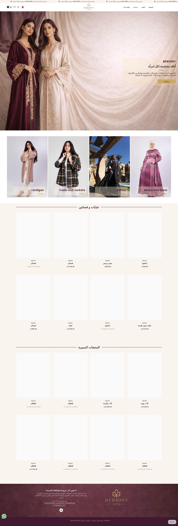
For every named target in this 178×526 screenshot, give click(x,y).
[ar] (22, 7)
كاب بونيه (144, 403)
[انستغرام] (61, 510)
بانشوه (144, 263)
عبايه (70, 325)
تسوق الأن (164, 193)
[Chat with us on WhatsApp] (4, 516)
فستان (70, 263)
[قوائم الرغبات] (15, 7)
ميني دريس (107, 263)
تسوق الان (166, 81)
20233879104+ (60, 503)
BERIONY (144, 261)
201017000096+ (49, 503)
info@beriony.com (59, 505)
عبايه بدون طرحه (144, 325)
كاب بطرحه (107, 403)
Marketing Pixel (75, 521)
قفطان (70, 403)
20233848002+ (70, 503)
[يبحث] (18, 7)
